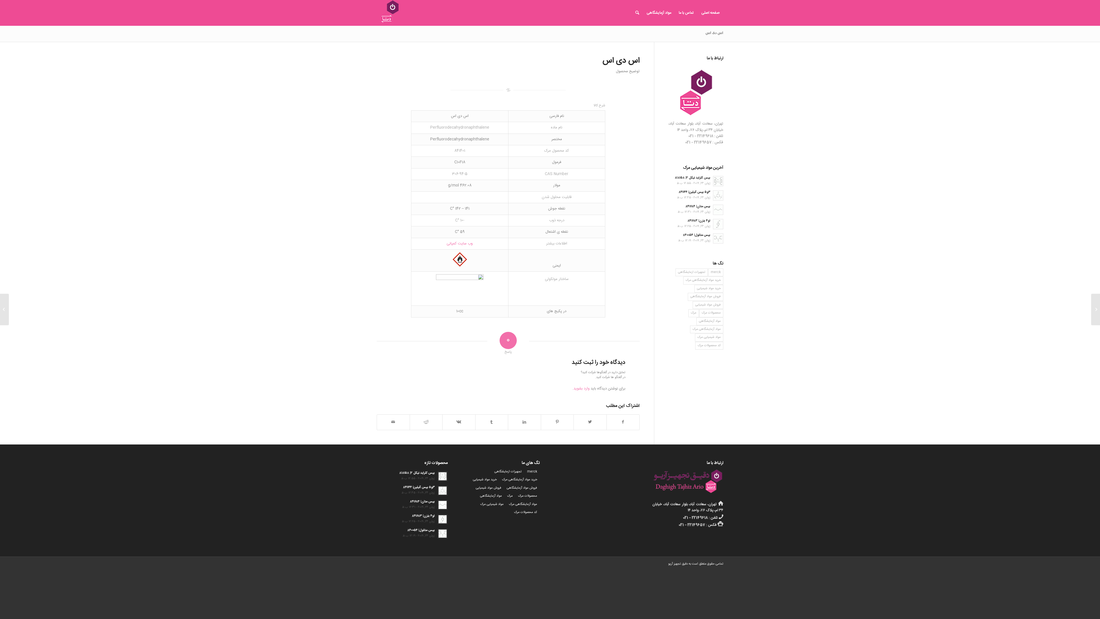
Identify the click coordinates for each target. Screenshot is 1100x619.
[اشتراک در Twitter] (590, 422)
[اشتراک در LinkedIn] (524, 422)
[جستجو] (637, 13)
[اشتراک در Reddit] (426, 422)
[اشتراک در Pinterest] (557, 422)
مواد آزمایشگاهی (710, 321)
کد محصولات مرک (709, 345)
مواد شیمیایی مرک (709, 337)
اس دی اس (714, 33)
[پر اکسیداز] (1095, 309)
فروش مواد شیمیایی (708, 304)
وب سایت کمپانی (460, 243)
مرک (693, 313)
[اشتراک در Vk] (459, 422)
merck (716, 272)
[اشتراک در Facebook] (623, 422)
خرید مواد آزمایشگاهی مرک (703, 280)
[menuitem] (710, 13)
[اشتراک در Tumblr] (492, 422)
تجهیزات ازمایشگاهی (691, 272)
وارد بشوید (581, 388)
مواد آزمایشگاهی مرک (707, 329)
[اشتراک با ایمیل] (393, 422)
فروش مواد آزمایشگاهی (705, 296)
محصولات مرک (711, 313)
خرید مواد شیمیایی (709, 288)
